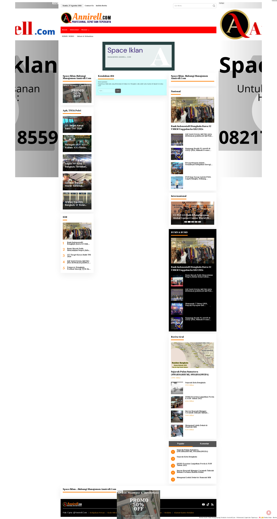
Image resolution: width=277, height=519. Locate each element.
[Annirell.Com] (86, 18)
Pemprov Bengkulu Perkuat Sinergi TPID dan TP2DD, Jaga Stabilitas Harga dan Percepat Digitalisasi (78, 268)
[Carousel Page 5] (199, 222)
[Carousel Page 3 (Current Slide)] (192, 222)
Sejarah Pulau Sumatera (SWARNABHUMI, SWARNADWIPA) (190, 373)
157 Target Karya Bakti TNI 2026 (79, 255)
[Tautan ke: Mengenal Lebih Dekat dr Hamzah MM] (177, 430)
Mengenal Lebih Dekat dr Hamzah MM (196, 426)
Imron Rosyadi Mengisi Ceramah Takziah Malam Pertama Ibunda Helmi (196, 412)
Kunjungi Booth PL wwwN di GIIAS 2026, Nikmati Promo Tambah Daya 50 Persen (197, 149)
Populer (180, 444)
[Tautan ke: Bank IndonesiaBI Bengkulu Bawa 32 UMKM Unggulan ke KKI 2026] (77, 231)
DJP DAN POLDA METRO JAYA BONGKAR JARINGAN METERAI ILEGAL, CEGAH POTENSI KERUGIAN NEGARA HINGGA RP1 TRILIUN (79, 262)
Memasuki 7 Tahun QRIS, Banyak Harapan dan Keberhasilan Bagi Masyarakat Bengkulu (199, 304)
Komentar (204, 444)
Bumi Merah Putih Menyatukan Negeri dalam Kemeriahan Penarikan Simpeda (78, 249)
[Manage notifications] (268, 512)
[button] (214, 5)
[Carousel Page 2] (189, 222)
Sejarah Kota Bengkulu (195, 383)
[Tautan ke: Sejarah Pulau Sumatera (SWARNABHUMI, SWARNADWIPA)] (192, 355)
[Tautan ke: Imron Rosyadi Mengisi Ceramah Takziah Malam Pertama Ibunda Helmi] (177, 416)
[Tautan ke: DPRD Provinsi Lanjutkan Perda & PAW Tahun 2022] (177, 402)
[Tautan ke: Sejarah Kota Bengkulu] (177, 388)
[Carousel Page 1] (185, 222)
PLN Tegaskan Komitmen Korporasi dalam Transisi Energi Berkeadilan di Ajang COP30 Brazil (192, 217)
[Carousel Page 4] (196, 222)
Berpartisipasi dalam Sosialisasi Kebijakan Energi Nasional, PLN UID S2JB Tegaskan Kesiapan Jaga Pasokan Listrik (198, 163)
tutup (55, 3)
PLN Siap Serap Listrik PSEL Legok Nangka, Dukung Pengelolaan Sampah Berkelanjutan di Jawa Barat (198, 178)
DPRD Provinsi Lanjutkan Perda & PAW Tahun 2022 (199, 398)
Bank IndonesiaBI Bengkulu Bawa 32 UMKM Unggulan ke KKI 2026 (78, 243)
